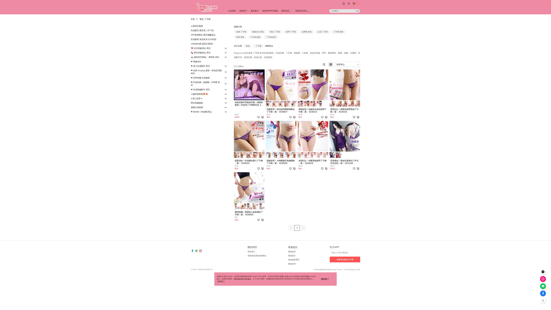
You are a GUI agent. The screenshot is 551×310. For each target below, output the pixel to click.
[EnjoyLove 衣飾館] (207, 7)
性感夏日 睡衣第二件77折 (202, 30)
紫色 (202, 19)
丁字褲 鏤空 (271, 37)
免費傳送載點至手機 (344, 259)
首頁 (193, 19)
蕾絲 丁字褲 (275, 32)
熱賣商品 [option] (340, 64)
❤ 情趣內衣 (196, 61)
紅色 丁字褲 (323, 32)
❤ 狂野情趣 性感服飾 (200, 78)
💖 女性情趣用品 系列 (200, 48)
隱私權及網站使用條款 (257, 256)
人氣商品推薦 (197, 26)
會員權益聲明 (293, 260)
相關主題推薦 (197, 107)
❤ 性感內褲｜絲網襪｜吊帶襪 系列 (205, 83)
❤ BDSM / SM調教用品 (201, 112)
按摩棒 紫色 (307, 32)
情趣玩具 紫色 (258, 32)
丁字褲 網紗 (339, 32)
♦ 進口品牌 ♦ (196, 98)
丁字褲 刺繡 (255, 37)
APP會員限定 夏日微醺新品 (203, 35)
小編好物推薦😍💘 (199, 94)
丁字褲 (207, 19)
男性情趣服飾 (197, 103)
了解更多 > (221, 281)
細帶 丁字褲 (291, 32)
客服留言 (292, 256)
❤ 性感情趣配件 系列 (200, 89)
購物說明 (292, 252)
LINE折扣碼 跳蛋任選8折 (202, 44)
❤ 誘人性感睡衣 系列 (200, 66)
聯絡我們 (292, 264)
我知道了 (325, 279)
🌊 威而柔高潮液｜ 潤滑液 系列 (205, 57)
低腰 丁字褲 (241, 32)
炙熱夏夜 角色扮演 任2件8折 (203, 39)
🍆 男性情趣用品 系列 (200, 53)
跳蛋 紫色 (240, 37)
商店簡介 (251, 252)
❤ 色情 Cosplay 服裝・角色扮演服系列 (206, 71)
